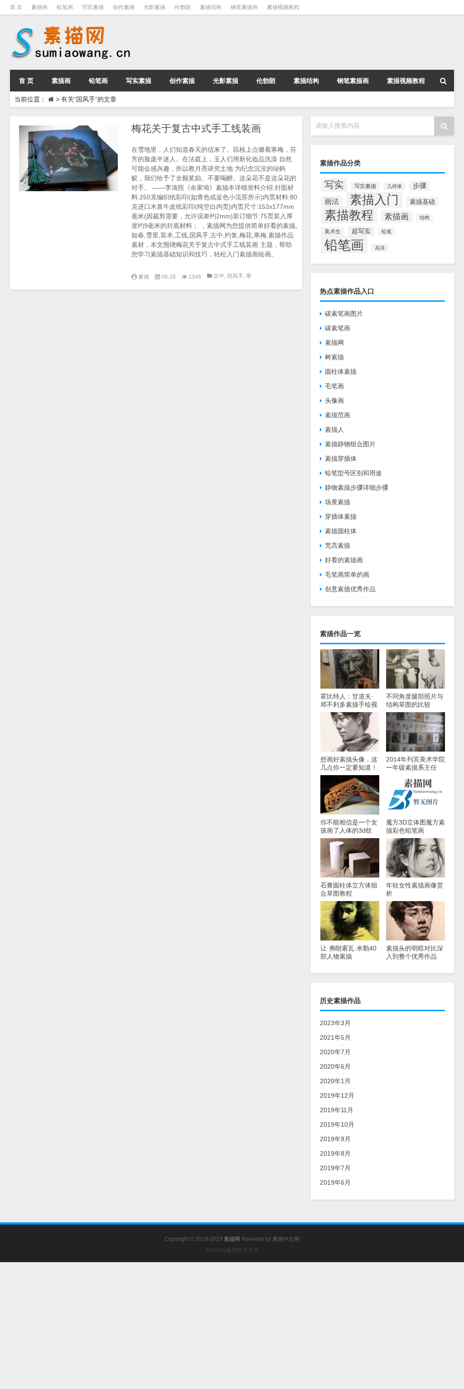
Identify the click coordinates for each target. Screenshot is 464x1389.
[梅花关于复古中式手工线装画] (68, 158)
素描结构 (211, 7)
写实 (333, 184)
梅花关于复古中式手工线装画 (196, 128)
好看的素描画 (344, 560)
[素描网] (71, 27)
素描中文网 (286, 1239)
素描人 (334, 429)
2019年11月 (336, 1110)
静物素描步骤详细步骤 (356, 487)
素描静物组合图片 (350, 444)
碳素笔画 (337, 328)
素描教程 (348, 215)
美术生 (332, 231)
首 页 (16, 7)
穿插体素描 (341, 516)
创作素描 (124, 7)
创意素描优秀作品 (350, 589)
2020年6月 (335, 1066)
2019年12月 (337, 1095)
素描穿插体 (341, 458)
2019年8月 (335, 1153)
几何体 (394, 186)
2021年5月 (335, 1037)
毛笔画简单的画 (347, 574)
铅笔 (387, 231)
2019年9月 (335, 1139)
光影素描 (154, 7)
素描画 (39, 7)
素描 (143, 277)
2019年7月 (335, 1168)
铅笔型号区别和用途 (353, 473)
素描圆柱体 (341, 531)
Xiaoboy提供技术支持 (232, 1250)
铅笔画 (65, 7)
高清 (380, 248)
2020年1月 (335, 1081)
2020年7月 (335, 1052)
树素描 (334, 357)
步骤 (419, 185)
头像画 (334, 400)
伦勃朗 (182, 7)
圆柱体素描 (341, 371)
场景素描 (337, 502)
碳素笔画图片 (344, 313)
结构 (425, 217)
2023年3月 (335, 1023)
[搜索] (443, 81)
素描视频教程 (283, 7)
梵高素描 (337, 545)
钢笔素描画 (244, 7)
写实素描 (93, 7)
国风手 (235, 276)
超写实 (361, 231)
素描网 (334, 342)
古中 (218, 276)
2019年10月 (337, 1124)
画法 (331, 201)
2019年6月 (335, 1182)
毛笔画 (334, 386)
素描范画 (337, 415)
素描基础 (422, 201)
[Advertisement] (232, 1325)
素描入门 (374, 200)
